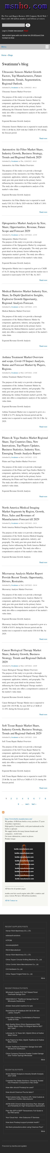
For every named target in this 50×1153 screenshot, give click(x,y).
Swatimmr (14, 87)
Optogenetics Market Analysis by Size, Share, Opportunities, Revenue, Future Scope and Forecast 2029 (24, 227)
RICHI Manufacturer (13, 950)
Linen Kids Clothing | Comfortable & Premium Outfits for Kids (23, 1018)
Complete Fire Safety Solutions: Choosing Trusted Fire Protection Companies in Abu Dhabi (24, 1081)
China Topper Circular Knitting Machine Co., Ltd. (24, 959)
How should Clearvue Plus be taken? (20, 1092)
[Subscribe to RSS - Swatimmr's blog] (3, 811)
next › (27, 804)
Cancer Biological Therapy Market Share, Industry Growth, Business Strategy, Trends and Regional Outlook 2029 (24, 656)
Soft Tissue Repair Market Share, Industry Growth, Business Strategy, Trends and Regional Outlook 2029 (22, 729)
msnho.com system (19, 1146)
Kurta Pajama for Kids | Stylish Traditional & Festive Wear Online (25, 1041)
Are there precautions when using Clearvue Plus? (24, 1127)
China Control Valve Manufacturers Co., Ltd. (22, 964)
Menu (3, 46)
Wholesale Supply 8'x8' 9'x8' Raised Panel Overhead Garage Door (22, 993)
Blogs (10, 55)
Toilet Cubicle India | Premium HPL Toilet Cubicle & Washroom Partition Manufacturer (25, 1098)
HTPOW (9, 940)
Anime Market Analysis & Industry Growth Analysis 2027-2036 (24, 1075)
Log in (4, 30)
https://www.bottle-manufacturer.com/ (18, 819)
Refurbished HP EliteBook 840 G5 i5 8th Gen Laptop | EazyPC (23, 1011)
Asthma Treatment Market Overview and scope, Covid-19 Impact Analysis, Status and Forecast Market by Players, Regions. (24, 363)
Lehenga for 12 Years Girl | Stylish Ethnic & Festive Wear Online (25, 1034)
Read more (43, 138)
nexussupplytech (12, 945)
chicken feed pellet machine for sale (19, 1006)
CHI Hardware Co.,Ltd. (14, 969)
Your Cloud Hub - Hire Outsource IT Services (22, 1117)
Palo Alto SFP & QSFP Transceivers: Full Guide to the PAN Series (24, 1111)
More (43, 978)
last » (34, 804)
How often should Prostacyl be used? (20, 1087)
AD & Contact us (11, 900)
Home (3, 55)
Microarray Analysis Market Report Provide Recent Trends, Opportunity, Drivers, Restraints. (22, 577)
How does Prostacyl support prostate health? (22, 1122)
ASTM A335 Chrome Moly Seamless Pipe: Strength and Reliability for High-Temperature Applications (25, 1105)
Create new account (16, 30)
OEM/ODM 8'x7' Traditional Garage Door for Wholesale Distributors (22, 1000)
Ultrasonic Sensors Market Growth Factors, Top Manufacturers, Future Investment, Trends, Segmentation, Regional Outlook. (22, 77)
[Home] (25, 6)
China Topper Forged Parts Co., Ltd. (19, 974)
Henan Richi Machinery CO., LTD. (18, 930)
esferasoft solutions (13, 935)
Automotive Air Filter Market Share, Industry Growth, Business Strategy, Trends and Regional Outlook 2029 (22, 153)
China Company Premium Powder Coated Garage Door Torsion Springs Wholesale (25, 1054)
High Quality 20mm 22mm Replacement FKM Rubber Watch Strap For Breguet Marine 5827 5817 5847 (24, 1026)
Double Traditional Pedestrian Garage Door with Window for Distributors (24, 1047)
